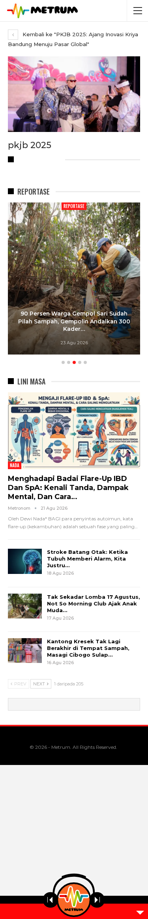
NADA (14, 465)
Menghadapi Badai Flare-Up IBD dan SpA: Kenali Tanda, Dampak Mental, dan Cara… (68, 487)
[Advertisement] (74, 842)
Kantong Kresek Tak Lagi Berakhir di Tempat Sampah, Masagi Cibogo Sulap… (88, 648)
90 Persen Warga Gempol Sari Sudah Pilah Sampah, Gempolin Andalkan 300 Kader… (74, 321)
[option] (74, 279)
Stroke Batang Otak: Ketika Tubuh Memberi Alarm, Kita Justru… (87, 558)
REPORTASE (74, 206)
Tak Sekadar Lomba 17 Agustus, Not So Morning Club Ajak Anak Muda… (93, 603)
